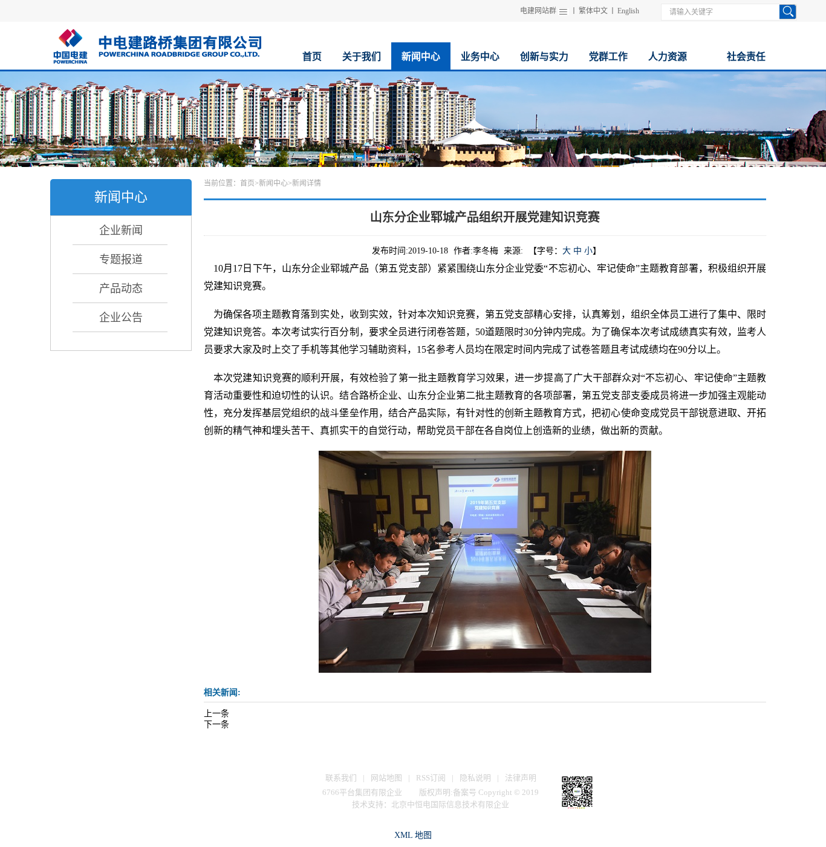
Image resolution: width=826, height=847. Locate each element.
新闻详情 (306, 183)
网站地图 (386, 777)
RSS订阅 (431, 777)
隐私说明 (475, 777)
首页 (247, 183)
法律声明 (520, 777)
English (628, 11)
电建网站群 (538, 11)
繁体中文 (593, 11)
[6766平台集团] (156, 44)
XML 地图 (413, 835)
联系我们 (341, 777)
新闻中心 (273, 183)
